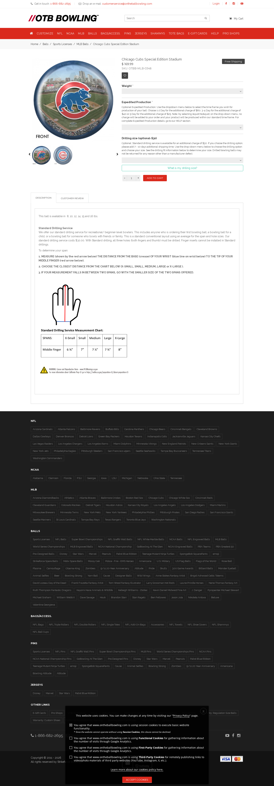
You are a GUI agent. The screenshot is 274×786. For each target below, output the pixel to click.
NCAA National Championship (115, 546)
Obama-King (73, 568)
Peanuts (106, 553)
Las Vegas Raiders (43, 443)
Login (216, 3)
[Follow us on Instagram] (234, 3)
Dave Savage (87, 597)
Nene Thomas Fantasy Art (223, 582)
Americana (145, 561)
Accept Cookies (137, 779)
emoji (216, 553)
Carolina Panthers (134, 429)
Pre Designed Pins (118, 658)
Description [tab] (43, 197)
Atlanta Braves (87, 497)
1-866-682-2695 (48, 735)
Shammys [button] (158, 33)
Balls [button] (92, 33)
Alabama (38, 478)
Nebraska (143, 478)
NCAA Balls (175, 539)
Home (34, 44)
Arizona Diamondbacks (46, 497)
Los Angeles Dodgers (192, 505)
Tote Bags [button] (176, 33)
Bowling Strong (73, 575)
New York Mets (92, 512)
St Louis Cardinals (66, 519)
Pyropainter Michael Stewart (223, 590)
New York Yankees (116, 512)
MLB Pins (146, 651)
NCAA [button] (70, 33)
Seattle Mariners (42, 519)
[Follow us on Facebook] (226, 3)
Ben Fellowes (158, 597)
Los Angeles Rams (98, 443)
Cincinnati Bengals (181, 429)
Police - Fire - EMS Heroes (119, 561)
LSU (114, 478)
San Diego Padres (194, 512)
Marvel (93, 553)
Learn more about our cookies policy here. (137, 769)
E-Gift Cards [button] (197, 33)
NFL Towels (175, 624)
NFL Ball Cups (41, 631)
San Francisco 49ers (119, 451)
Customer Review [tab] (72, 198)
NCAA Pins (205, 651)
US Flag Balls (182, 561)
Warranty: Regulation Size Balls (218, 713)
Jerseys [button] (141, 33)
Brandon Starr (119, 597)
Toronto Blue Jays (136, 519)
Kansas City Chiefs (210, 436)
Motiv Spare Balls (73, 561)
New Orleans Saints (202, 443)
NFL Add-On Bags (135, 624)
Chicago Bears (157, 429)
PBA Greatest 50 (225, 546)
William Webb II (66, 597)
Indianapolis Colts (157, 436)
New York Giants (228, 443)
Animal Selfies (41, 575)
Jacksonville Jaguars (183, 436)
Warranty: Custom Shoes (46, 720)
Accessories (157, 624)
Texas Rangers (113, 519)
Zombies (90, 568)
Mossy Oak (94, 561)
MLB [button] (81, 33)
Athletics (69, 497)
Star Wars (78, 553)
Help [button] (215, 33)
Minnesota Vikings (146, 443)
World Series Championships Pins (175, 651)
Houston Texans (133, 436)
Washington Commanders (47, 458)
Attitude (139, 568)
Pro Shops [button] (231, 33)
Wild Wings (143, 575)
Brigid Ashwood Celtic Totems (206, 575)
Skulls (163, 568)
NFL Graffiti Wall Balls (120, 539)
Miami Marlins (218, 505)
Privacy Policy (181, 715)
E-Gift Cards (39, 713)
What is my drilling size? (182, 168)
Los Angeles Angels (165, 505)
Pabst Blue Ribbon (126, 553)
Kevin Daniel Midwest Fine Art (169, 590)
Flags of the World (206, 561)
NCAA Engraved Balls (180, 546)
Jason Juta (177, 597)
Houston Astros (114, 505)
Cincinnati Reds (203, 497)
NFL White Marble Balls (151, 539)
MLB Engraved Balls (81, 546)
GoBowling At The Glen (150, 546)
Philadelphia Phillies (143, 512)
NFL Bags (38, 624)
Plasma (37, 568)
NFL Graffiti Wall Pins (82, 651)
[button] (31, 33)
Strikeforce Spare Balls (45, 561)
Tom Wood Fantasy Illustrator (125, 582)
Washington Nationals (163, 519)
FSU (79, 478)
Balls (45, 44)
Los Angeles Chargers (70, 443)
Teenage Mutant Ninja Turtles (158, 553)
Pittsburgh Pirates (169, 512)
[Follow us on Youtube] (242, 3)
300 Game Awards (182, 568)
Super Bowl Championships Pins (117, 651)
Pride (152, 568)
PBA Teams (204, 546)
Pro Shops (56, 713)
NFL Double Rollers (85, 624)
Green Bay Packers (108, 436)
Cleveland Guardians (44, 505)
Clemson (53, 478)
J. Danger (197, 590)
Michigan (127, 478)
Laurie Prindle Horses (191, 582)
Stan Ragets (138, 597)
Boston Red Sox (134, 497)
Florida (68, 478)
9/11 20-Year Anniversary (115, 568)
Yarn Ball (93, 575)
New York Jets (40, 451)
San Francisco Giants (221, 512)
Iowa (103, 478)
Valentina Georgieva (44, 604)
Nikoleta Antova (197, 597)
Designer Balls (123, 575)
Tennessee (176, 478)
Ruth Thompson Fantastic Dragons (52, 590)
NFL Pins (60, 651)
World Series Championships (49, 546)
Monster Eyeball (227, 568)
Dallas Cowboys (42, 436)
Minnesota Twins (69, 512)
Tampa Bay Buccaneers (174, 451)
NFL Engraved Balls (199, 539)
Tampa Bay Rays (90, 519)
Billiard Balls (206, 568)
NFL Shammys (220, 624)
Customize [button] (45, 33)
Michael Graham (42, 597)
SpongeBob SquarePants (193, 553)
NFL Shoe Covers (197, 624)
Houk (103, 597)
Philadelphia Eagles (65, 451)
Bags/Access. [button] (110, 33)
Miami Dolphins (122, 443)
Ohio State (159, 478)
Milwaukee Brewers (44, 512)
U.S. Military (163, 561)
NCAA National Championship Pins (52, 658)
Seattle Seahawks (145, 451)
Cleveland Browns (207, 429)
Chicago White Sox (179, 497)
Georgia (91, 478)
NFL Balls (60, 539)
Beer (56, 575)
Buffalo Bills (112, 429)
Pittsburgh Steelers (91, 451)
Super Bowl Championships (87, 539)
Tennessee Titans (201, 451)
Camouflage (53, 568)
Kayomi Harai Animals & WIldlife (95, 590)
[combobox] (182, 91)
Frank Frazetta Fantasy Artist (87, 582)
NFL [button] (60, 33)
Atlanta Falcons (66, 429)
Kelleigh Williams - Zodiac (133, 590)
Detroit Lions (86, 436)
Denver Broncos (65, 436)
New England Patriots (174, 443)
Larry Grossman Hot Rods (160, 582)
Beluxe (215, 597)
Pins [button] (127, 33)
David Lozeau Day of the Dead (49, 582)
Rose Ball (227, 561)
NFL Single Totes (110, 624)
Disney (63, 553)
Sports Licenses (62, 44)
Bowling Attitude (42, 673)
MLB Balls (83, 44)
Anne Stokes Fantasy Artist (170, 575)
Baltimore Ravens (90, 429)
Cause (106, 575)
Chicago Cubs (156, 497)
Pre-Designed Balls (43, 553)
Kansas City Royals (138, 505)
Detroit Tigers (93, 505)
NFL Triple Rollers (59, 624)
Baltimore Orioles (110, 497)
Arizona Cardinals (42, 429)
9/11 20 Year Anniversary (201, 666)
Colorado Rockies (70, 505)
